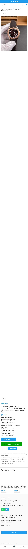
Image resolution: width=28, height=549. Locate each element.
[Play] (3, 516)
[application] (14, 494)
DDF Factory (4, 10)
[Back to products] (4, 14)
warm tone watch (20, 461)
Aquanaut (16, 9)
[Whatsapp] (25, 541)
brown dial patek (5, 459)
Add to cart (12, 448)
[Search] (23, 4)
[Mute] (22, 516)
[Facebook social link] (10, 1)
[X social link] (12, 1)
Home (2, 9)
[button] (14, 494)
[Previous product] (2, 14)
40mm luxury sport (9, 458)
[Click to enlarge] (3, 398)
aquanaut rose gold (20, 458)
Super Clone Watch (10, 461)
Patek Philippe (9, 9)
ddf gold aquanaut (15, 459)
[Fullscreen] (25, 516)
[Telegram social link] (18, 1)
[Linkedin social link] (16, 1)
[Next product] (5, 14)
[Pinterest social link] (14, 1)
